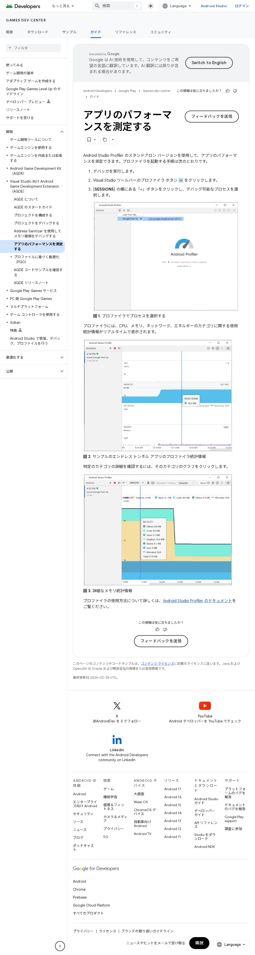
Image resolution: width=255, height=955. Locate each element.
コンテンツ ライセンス (157, 664)
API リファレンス (205, 825)
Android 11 (172, 836)
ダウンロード (38, 32)
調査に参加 (233, 829)
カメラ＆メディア (115, 819)
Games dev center (26, 20)
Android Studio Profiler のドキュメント (197, 600)
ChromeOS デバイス (145, 812)
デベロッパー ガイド (204, 813)
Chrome (79, 889)
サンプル (69, 32)
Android (79, 794)
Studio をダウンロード (205, 836)
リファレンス (125, 32)
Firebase (80, 897)
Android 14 (173, 813)
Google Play (127, 91)
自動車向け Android (142, 824)
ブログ (78, 837)
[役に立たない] (235, 91)
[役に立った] (227, 91)
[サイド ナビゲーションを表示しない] (60, 946)
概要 (9, 32)
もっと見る (61, 6)
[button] (29, 132)
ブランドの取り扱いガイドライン (147, 931)
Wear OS (141, 802)
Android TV (142, 833)
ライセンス (107, 931)
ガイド (95, 32)
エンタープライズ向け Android (85, 804)
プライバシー (113, 829)
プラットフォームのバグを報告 (235, 793)
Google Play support (234, 819)
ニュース (80, 830)
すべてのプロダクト (88, 913)
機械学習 (110, 797)
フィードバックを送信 (211, 116)
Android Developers (97, 91)
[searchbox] (33, 48)
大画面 (139, 794)
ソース (78, 822)
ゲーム (108, 789)
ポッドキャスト (83, 847)
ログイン (242, 6)
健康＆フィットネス (113, 807)
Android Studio (214, 6)
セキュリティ (83, 814)
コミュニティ (160, 32)
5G (105, 836)
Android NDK (204, 846)
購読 (199, 943)
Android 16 (173, 797)
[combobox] (117, 5)
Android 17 (172, 789)
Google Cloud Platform (91, 905)
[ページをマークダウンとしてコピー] (105, 139)
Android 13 (172, 821)
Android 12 (172, 829)
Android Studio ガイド (206, 801)
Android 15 (172, 805)
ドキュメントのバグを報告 (235, 807)
